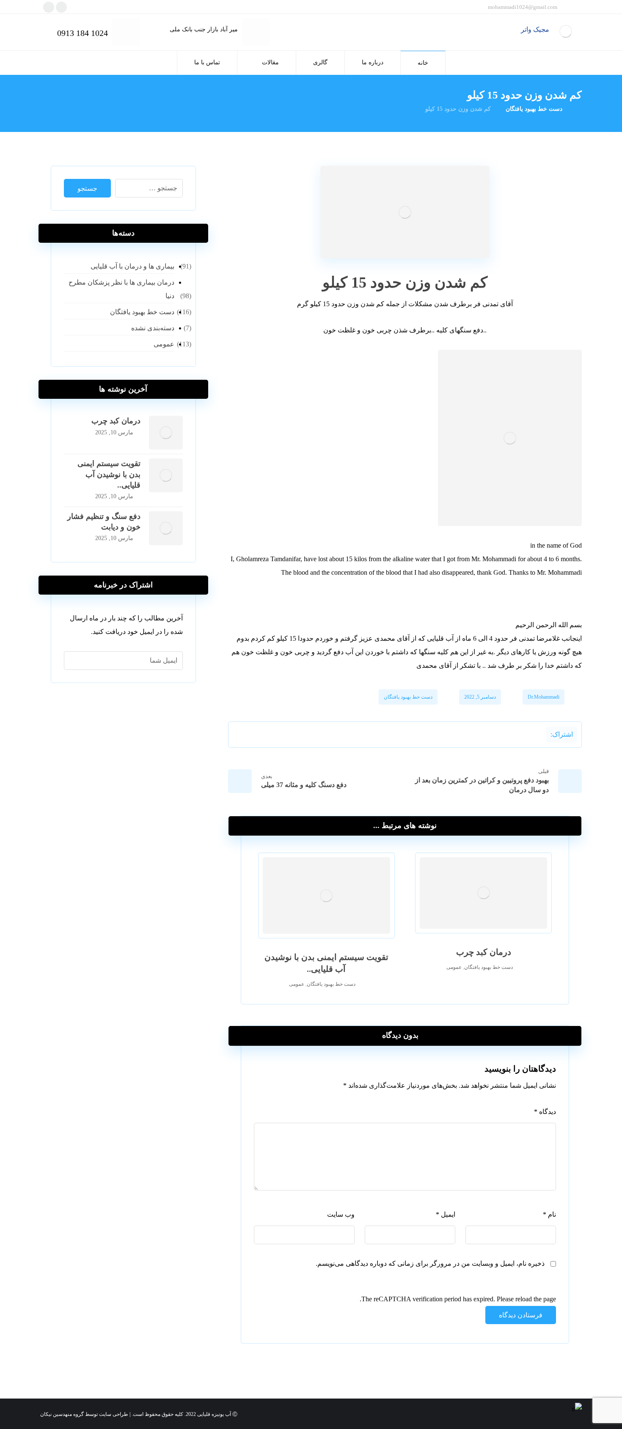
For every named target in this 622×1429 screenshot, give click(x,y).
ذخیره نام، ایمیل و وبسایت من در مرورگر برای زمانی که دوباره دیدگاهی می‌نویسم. (430, 1263)
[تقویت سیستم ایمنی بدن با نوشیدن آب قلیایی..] (166, 475)
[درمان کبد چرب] (166, 433)
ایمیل (445, 1214)
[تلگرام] (61, 7)
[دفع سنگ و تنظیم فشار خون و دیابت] (166, 528)
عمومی (454, 967)
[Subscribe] (74, 660)
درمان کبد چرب (115, 421)
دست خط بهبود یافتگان (408, 697)
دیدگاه (545, 1111)
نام (549, 1214)
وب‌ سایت (341, 1214)
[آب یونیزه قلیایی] (565, 31)
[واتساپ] (48, 7)
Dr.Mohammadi (543, 697)
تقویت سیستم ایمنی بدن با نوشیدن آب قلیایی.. (108, 474)
